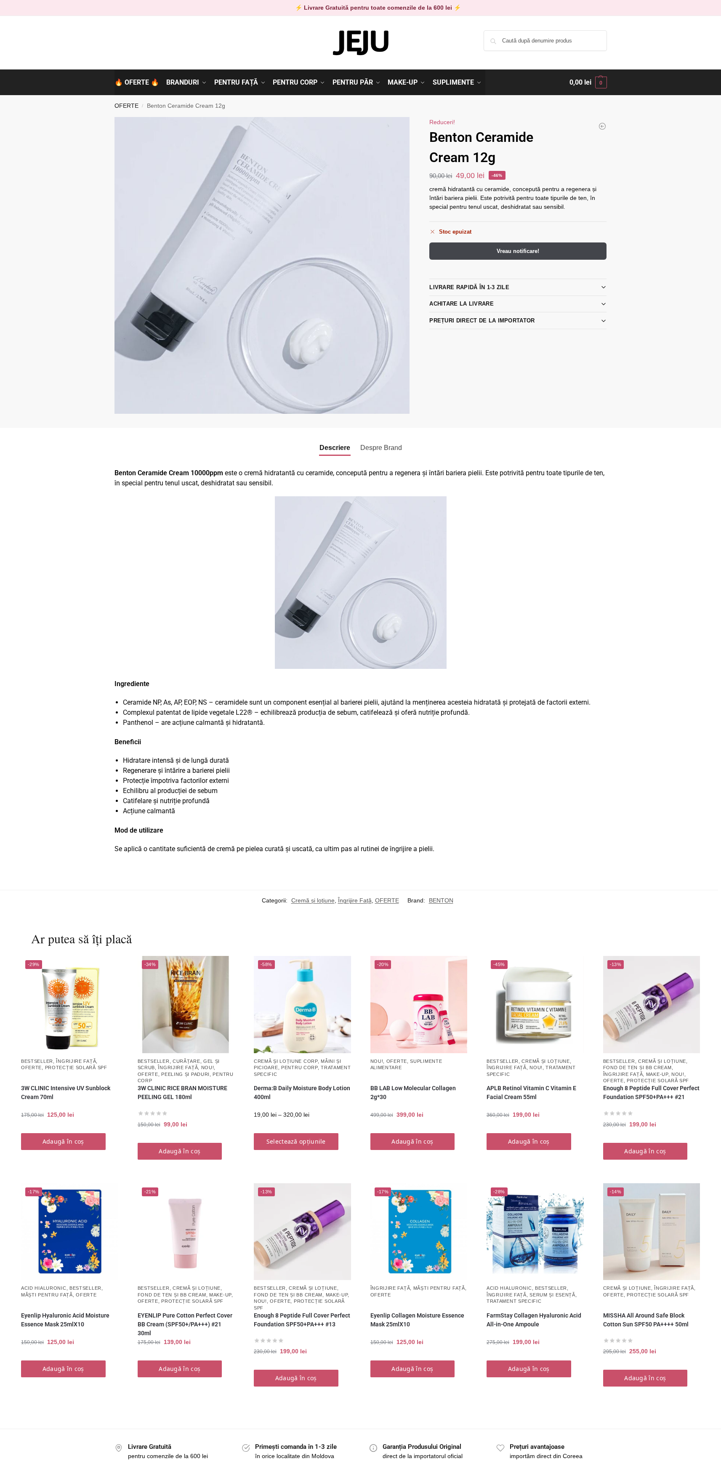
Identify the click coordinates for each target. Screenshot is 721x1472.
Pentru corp (299, 1067)
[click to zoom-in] (262, 265)
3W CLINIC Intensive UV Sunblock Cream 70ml (65, 1092)
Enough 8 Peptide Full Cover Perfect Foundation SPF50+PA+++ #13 (302, 1320)
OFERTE (126, 106)
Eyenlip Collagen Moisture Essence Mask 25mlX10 (417, 1320)
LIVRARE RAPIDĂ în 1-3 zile (469, 287)
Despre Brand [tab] (381, 447)
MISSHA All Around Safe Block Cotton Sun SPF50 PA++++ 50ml (646, 1320)
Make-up (657, 1074)
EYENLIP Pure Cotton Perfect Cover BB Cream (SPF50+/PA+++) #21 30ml (185, 1324)
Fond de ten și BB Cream (637, 1067)
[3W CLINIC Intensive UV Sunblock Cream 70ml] (602, 126)
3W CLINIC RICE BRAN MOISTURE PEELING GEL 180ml (182, 1092)
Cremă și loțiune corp (286, 1061)
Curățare (186, 1061)
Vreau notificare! (518, 251)
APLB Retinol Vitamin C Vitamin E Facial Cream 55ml (531, 1092)
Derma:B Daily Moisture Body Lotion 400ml (302, 1092)
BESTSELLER (37, 1061)
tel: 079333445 (134, 47)
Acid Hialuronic (44, 1288)
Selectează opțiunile (296, 1141)
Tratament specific (514, 1301)
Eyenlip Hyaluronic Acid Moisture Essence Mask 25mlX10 (65, 1320)
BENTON (441, 900)
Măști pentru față (47, 1294)
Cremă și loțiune (313, 900)
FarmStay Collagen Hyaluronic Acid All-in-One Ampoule (534, 1320)
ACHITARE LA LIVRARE (461, 304)
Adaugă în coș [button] (63, 1141)
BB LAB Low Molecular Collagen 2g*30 (413, 1092)
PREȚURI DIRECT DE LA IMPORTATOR (482, 320)
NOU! (207, 1067)
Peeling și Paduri (185, 1074)
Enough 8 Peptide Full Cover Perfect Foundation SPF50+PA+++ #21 (651, 1092)
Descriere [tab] (334, 447)
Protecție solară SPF (76, 1067)
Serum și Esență (552, 1294)
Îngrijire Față (355, 900)
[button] (588, 82)
